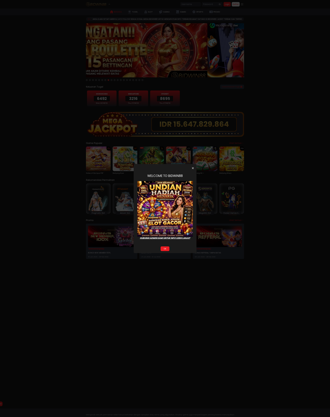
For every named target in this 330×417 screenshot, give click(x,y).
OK (165, 248)
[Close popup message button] (192, 168)
